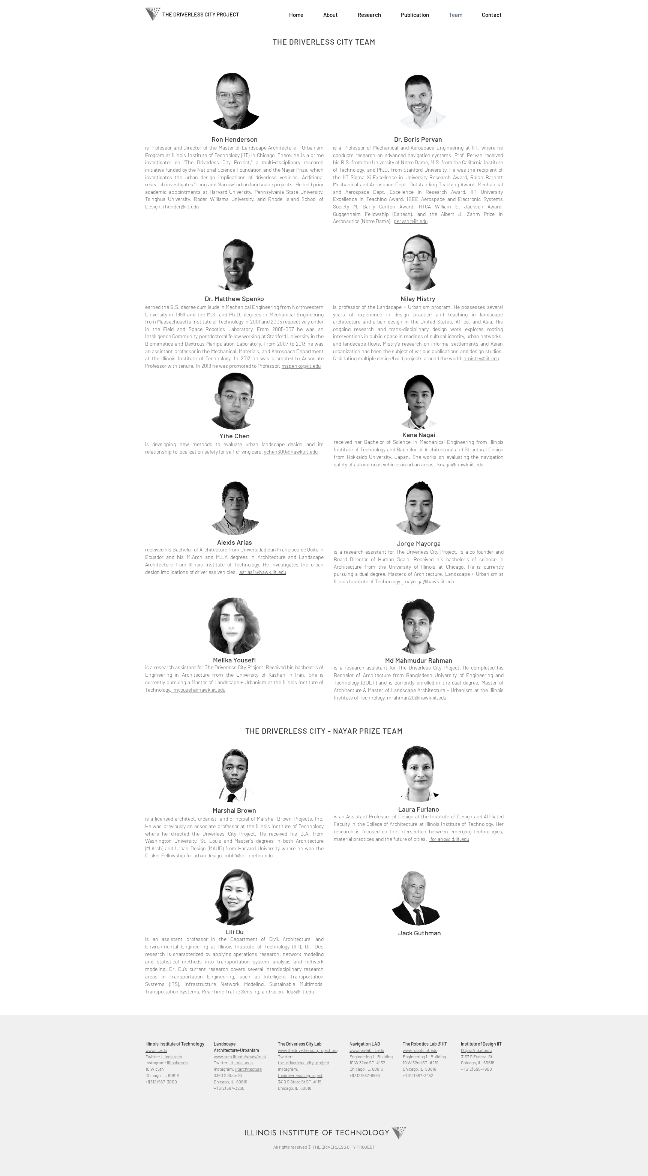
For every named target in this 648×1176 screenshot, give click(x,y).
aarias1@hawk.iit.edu (262, 572)
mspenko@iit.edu (301, 366)
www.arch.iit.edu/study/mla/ (240, 1056)
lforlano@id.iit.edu (449, 839)
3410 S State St (292, 1081)
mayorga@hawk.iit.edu (429, 581)
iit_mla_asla (241, 1062)
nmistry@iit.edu (481, 358)
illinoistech (171, 1056)
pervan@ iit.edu (411, 221)
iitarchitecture (248, 1068)
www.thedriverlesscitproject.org (308, 1050)
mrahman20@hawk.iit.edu (416, 697)
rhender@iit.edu (181, 206)
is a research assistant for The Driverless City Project (396, 667)
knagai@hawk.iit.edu (460, 464)
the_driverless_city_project (303, 1062)
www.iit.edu (156, 1050)
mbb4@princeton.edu (249, 855)
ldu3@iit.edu (300, 991)
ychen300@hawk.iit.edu (291, 451)
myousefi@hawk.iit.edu (198, 689)
